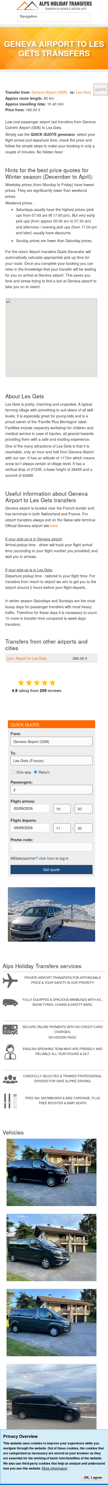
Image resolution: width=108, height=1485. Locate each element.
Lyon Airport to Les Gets (27, 658)
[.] (51, 1205)
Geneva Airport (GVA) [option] (31, 741)
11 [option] (58, 828)
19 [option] (58, 808)
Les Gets (83, 92)
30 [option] (80, 808)
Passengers (21, 782)
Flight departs (23, 820)
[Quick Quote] (100, 89)
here (54, 525)
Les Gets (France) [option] (28, 760)
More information (54, 1468)
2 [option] (14, 789)
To (13, 753)
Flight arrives (22, 801)
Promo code (21, 839)
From (15, 733)
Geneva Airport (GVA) (49, 92)
